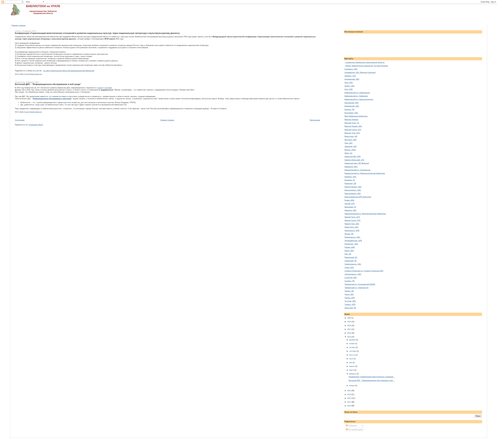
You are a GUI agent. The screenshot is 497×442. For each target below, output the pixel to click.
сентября (353, 351)
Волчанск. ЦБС (351, 140)
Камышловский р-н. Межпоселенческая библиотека (365, 173)
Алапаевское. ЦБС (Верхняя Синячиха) (360, 72)
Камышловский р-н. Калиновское (357, 170)
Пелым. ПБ (349, 234)
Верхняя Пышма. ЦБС (353, 126)
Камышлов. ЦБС (351, 167)
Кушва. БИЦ (349, 200)
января (352, 386)
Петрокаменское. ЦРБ (353, 241)
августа (352, 355)
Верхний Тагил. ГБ (352, 123)
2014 (349, 391)
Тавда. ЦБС (349, 294)
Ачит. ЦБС (349, 89)
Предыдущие (315, 120)
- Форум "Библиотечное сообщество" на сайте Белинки (366, 66)
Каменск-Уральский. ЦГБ (354, 160)
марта (351, 370)
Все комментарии (355, 430)
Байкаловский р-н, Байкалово (356, 96)
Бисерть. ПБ (349, 109)
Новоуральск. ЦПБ (352, 230)
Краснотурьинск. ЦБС (353, 187)
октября (352, 347)
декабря (352, 340)
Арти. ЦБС (349, 83)
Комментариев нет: (35, 74)
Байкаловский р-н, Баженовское (357, 93)
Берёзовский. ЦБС (352, 106)
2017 (349, 329)
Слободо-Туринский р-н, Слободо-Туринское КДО (364, 271)
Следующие (19, 120)
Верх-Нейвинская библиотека (356, 116)
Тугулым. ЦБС (350, 301)
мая (351, 363)
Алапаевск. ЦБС (351, 69)
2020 (349, 318)
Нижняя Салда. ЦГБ (352, 220)
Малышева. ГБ (350, 207)
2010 (349, 406)
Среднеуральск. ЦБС (353, 274)
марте (100, 88)
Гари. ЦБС (349, 143)
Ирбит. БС (348, 153)
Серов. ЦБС (349, 267)
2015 (349, 337)
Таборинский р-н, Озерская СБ (356, 288)
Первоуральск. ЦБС (352, 237)
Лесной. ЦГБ (350, 204)
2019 (349, 322)
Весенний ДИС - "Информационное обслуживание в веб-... (372, 380)
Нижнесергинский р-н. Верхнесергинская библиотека (365, 214)
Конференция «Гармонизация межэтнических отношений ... (372, 377)
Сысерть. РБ (350, 281)
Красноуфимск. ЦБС (353, 193)
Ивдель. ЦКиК (350, 150)
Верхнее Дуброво (351, 120)
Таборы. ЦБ (349, 291)
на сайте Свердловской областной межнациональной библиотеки (68, 71)
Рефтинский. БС (351, 257)
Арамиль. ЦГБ (350, 76)
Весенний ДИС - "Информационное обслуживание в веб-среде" (48, 84)
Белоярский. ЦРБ (352, 103)
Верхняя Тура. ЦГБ (352, 133)
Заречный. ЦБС (351, 146)
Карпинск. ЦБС (350, 177)
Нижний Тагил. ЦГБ (352, 217)
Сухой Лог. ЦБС (351, 278)
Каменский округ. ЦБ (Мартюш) (357, 163)
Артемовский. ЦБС (352, 79)
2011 (349, 402)
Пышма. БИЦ (350, 247)
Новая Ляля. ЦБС (352, 227)
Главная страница (18, 25)
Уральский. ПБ (350, 308)
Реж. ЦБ (348, 254)
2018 (349, 326)
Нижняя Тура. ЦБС (352, 224)
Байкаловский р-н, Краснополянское (359, 99)
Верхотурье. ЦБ (351, 136)
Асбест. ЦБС (350, 86)
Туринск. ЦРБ (350, 304)
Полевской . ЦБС (351, 244)
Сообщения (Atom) (35, 125)
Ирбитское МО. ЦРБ (353, 157)
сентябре (108, 88)
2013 (349, 394)
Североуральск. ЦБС (353, 264)
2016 (349, 333)
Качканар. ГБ (350, 180)
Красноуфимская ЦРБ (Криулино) (358, 197)
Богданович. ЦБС (351, 113)
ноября (352, 343)
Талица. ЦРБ (350, 298)
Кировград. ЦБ (350, 183)
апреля (352, 366)
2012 (349, 398)
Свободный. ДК (351, 261)
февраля (353, 374)
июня (351, 359)
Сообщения (352, 426)
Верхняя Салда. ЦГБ (353, 130)
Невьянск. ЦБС (351, 210)
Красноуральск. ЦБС (353, 190)
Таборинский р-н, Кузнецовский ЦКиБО (360, 284)
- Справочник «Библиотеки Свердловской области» (365, 62)
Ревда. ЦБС (349, 251)
